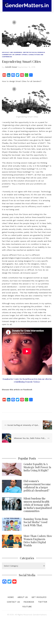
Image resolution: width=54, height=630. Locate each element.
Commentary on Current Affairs (15, 54)
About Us (23, 597)
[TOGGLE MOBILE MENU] (4, 4)
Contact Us (13, 602)
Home (11, 597)
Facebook (29, 602)
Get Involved (39, 597)
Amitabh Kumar (11, 67)
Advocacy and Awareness (12, 52)
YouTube (27, 606)
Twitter (42, 602)
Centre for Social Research (34, 52)
